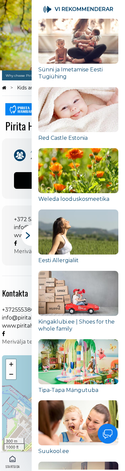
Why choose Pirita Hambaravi (30, 75)
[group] (78, 53)
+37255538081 (21, 310)
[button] (11, 364)
